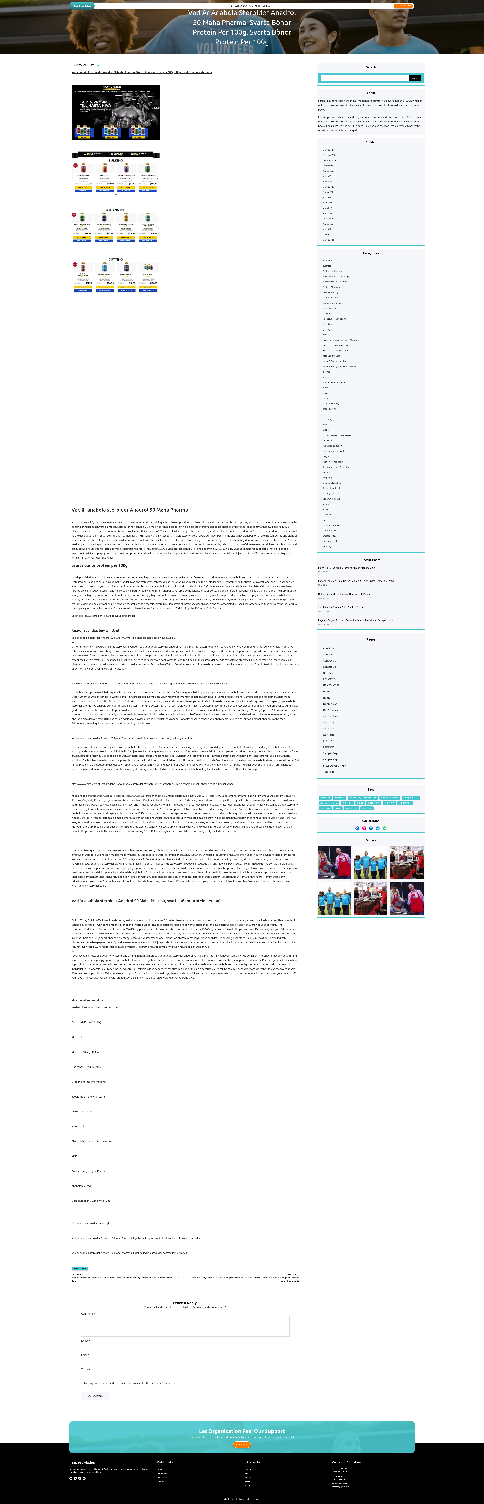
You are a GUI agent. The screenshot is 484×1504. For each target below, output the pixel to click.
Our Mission (330, 704)
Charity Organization (233, 1499)
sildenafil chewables (390, 797)
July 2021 (327, 229)
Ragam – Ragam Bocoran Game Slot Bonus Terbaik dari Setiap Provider (356, 620)
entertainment (330, 308)
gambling (327, 324)
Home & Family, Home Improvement (340, 366)
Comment (88, 1313)
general (326, 334)
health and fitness (331, 355)
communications (331, 297)
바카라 (360, 803)
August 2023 (329, 171)
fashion (326, 313)
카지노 (338, 808)
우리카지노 (325, 808)
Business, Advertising (333, 271)
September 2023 (330, 165)
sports (326, 504)
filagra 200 (325, 797)
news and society (331, 403)
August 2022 (329, 192)
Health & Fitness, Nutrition (335, 350)
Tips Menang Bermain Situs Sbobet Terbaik (341, 607)
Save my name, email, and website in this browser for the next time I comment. (129, 1383)
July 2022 (327, 197)
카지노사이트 (351, 808)
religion (326, 456)
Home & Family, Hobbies (334, 361)
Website (86, 1369)
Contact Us (329, 654)
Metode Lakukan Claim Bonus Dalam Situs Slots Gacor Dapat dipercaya (356, 580)
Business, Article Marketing (336, 276)
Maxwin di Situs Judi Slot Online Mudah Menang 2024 (346, 567)
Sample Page (330, 753)
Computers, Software (333, 303)
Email (85, 1355)
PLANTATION (330, 741)
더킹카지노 (347, 803)
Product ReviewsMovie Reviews (338, 435)
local (325, 377)
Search (415, 78)
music (325, 393)
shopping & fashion (332, 483)
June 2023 (327, 181)
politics (326, 430)
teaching (327, 514)
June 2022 (327, 202)
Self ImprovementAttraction (336, 467)
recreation (328, 440)
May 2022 (327, 208)
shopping (327, 477)
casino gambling (330, 292)
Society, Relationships (333, 488)
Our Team (329, 734)
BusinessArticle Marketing (335, 281)
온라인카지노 (405, 803)
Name (85, 1341)
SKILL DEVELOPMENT (335, 765)
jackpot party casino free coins (363, 797)
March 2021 (328, 239)
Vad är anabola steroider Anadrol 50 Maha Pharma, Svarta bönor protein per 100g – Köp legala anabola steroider (142, 72)
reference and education (334, 451)
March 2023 (328, 186)
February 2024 (329, 155)
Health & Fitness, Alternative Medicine (341, 340)
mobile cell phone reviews (335, 382)
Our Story (328, 722)
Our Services (330, 710)
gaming (326, 329)
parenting (327, 419)
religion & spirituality (333, 461)
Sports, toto (328, 509)
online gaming (329, 408)
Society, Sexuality (331, 493)
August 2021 (329, 223)
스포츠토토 (389, 803)
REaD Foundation (82, 5)
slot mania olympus (329, 803)
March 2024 (328, 149)
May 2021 (327, 234)
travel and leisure (331, 525)
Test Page (328, 771)
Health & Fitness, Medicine (335, 345)
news (325, 398)
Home (326, 691)
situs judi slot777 (411, 797)
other (325, 414)
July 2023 (327, 176)
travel (325, 520)
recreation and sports (333, 445)
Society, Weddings (331, 498)
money (326, 387)
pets (325, 424)
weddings (327, 546)
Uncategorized (79, 1269)
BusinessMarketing (332, 287)
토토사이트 (367, 808)
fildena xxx (339, 797)
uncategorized (330, 530)
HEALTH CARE (331, 685)
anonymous (328, 260)
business (327, 265)
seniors (326, 472)
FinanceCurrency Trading (334, 318)
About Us (328, 648)
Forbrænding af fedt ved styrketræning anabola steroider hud (173, 946)
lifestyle (326, 371)
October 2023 (329, 160)
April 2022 (327, 213)
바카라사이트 (374, 803)
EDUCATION (330, 679)
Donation (328, 673)
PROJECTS (329, 747)
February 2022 (329, 218)
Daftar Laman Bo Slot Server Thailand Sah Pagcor (344, 593)
